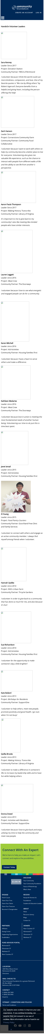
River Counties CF (29, 929)
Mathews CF (27, 937)
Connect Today (9, 867)
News (25, 912)
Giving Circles (6, 931)
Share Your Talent (7, 903)
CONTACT (6, 990)
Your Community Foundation (32, 884)
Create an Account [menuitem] (24, 13)
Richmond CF (28, 931)
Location (6, 966)
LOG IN (17, 882)
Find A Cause (6, 898)
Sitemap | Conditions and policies (17, 1002)
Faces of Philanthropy (30, 886)
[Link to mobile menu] (2, 19)
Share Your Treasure (8, 906)
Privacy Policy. (9, 1022)
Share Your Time (7, 900)
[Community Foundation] (22, 5)
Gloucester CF (28, 934)
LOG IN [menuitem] (39, 13)
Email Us (5, 997)
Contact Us (26, 920)
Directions (5, 973)
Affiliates (4, 929)
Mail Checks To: (9, 979)
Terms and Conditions (9, 1005)
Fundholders (6, 937)
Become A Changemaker (10, 909)
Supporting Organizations (10, 934)
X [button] (11, 1029)
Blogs (25, 917)
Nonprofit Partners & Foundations (29, 899)
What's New (27, 889)
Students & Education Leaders (32, 903)
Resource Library (28, 914)
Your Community (28, 881)
